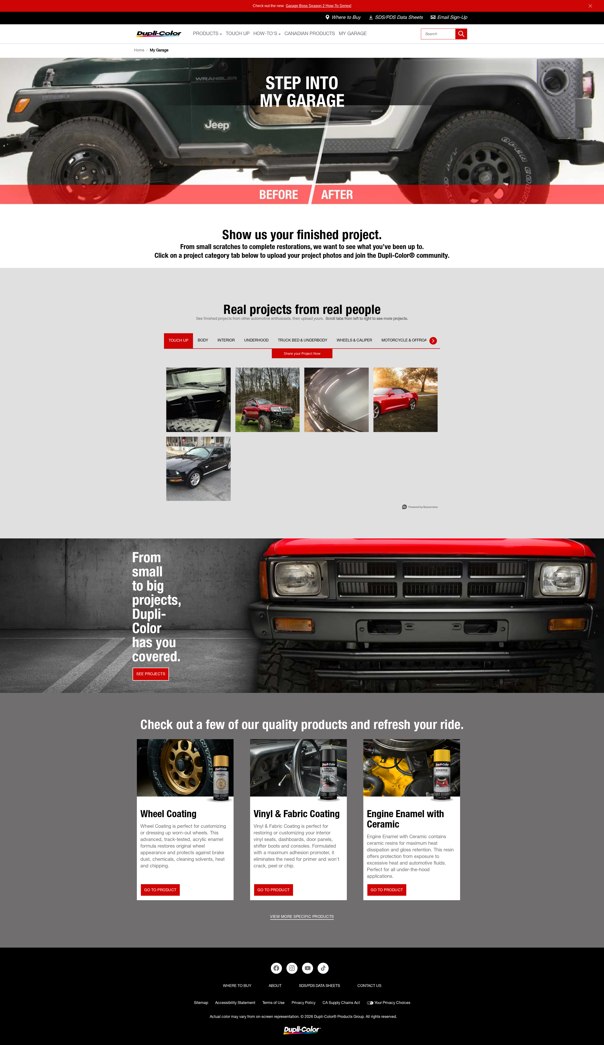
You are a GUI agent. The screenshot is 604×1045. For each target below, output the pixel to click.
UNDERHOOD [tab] (256, 341)
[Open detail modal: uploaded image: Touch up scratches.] (198, 469)
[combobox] (444, 34)
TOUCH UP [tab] (178, 341)
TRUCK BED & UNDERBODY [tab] (302, 341)
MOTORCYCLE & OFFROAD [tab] (405, 341)
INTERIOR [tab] (226, 341)
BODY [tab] (203, 341)
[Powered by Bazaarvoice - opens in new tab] (420, 507)
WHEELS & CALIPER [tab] (354, 341)
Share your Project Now (302, 353)
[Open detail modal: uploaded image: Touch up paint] (405, 400)
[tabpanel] (302, 431)
